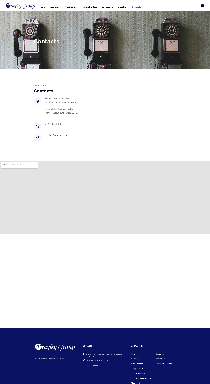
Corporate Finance (139, 368)
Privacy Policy (161, 358)
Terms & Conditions (163, 363)
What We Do (137, 363)
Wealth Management (141, 378)
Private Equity (138, 373)
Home (133, 354)
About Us (135, 358)
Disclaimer (159, 354)
